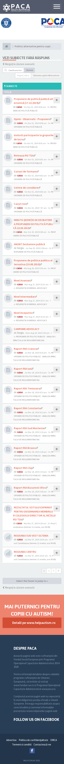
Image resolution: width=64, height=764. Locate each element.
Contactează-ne (42, 744)
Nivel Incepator (23, 312)
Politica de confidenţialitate (33, 740)
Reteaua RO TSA (24, 155)
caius (19, 106)
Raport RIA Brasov (25, 448)
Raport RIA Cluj (23, 468)
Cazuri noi (20, 203)
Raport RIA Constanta (27, 408)
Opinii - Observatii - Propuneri (32, 119)
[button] (58, 571)
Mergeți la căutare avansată (19, 64)
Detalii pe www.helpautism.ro (33, 622)
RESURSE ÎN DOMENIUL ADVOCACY (31, 288)
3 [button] (53, 570)
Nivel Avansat (22, 280)
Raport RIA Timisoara (27, 388)
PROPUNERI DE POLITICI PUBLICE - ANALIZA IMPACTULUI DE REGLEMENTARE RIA (34, 356)
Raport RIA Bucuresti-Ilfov (30, 487)
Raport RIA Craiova (25, 348)
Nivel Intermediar (24, 296)
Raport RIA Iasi (23, 368)
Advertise (11, 740)
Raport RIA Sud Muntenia (29, 428)
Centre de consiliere (26, 187)
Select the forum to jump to (31, 580)
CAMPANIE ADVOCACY (26, 329)
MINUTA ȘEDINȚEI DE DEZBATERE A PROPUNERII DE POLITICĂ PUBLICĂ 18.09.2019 (33, 224)
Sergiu (20, 248)
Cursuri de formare (25, 171)
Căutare (29, 70)
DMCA (53, 740)
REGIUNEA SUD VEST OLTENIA (31, 535)
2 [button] (48, 570)
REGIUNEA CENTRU (25, 551)
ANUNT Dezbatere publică (29, 244)
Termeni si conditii (21, 744)
